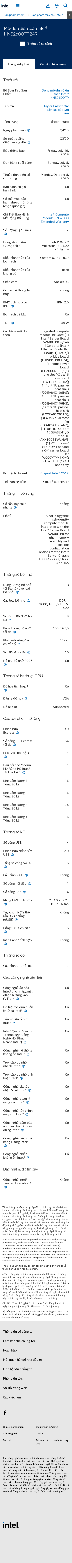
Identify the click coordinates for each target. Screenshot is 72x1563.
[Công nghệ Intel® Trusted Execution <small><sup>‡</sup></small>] (5, 1187)
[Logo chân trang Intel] (11, 1525)
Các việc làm (12, 1397)
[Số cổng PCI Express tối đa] (14, 744)
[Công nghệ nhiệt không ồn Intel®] (28, 1157)
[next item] (69, 15)
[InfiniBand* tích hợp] (5, 943)
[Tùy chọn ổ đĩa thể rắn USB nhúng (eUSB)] (16, 919)
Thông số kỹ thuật (19, 64)
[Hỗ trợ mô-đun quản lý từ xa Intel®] (25, 1010)
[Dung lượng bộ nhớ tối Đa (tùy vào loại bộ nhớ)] (17, 592)
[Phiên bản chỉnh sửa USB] (12, 854)
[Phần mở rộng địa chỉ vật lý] (19, 644)
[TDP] (12, 322)
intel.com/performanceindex (21, 1473)
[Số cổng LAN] (24, 892)
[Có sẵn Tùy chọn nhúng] (15, 507)
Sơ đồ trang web (15, 1388)
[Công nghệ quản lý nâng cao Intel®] (27, 1102)
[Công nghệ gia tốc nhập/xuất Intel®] (29, 1090)
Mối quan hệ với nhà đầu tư (22, 1360)
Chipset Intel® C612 (54, 473)
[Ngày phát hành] (28, 130)
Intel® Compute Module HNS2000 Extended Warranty (55, 218)
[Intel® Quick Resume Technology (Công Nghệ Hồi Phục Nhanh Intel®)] (25, 1042)
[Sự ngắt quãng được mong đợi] (29, 142)
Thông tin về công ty (17, 1332)
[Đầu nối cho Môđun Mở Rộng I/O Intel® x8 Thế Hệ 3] (24, 772)
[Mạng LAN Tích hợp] (5, 904)
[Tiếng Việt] (57, 5)
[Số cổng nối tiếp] (29, 883)
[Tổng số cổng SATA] (5, 866)
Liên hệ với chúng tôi (18, 1369)
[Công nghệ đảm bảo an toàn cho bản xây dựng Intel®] (22, 1130)
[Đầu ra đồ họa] (26, 698)
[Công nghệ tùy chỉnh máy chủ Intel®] (27, 1114)
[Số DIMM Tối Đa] (28, 652)
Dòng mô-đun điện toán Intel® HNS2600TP (55, 94)
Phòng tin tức (13, 1379)
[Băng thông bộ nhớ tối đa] (14, 632)
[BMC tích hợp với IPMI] (12, 306)
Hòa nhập (10, 1350)
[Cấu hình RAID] (26, 875)
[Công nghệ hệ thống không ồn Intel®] (28, 1054)
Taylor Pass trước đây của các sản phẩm (56, 109)
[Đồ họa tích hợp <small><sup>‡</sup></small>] (5, 690)
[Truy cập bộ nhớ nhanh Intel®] (23, 1066)
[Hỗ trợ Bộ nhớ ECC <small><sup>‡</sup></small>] (5, 664)
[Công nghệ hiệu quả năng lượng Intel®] (5, 1145)
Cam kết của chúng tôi (19, 1341)
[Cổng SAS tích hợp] (5, 931)
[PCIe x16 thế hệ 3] (5, 756)
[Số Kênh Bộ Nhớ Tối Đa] (10, 619)
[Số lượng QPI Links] (5, 233)
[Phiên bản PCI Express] (17, 732)
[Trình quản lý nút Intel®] (14, 1022)
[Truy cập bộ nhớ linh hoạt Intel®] (21, 1078)
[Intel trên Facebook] (4, 1413)
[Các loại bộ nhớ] (28, 600)
